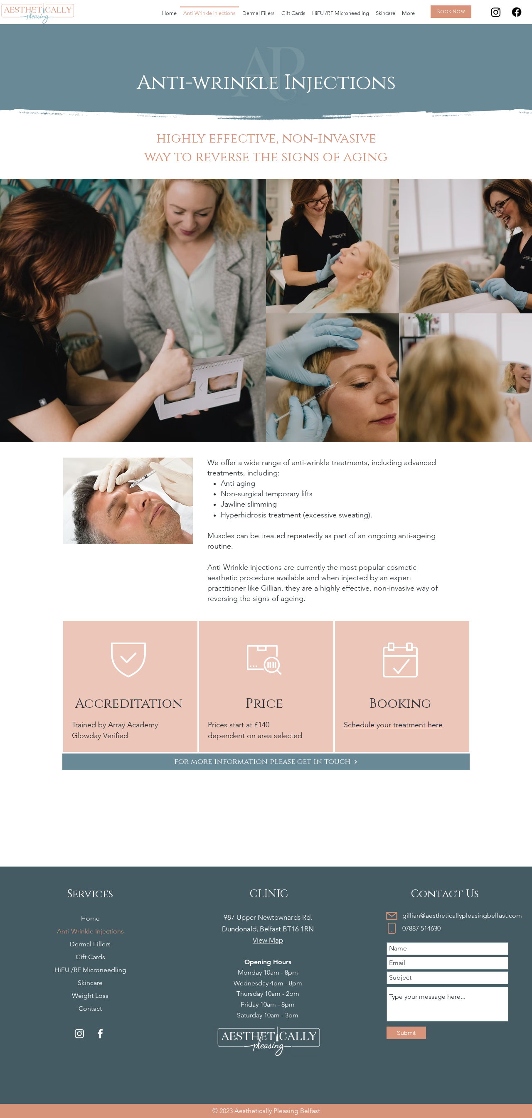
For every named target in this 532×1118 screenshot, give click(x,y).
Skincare (90, 983)
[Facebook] (516, 12)
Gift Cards (90, 957)
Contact (90, 1008)
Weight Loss (90, 996)
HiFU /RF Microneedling (90, 970)
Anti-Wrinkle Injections (90, 931)
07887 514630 (421, 928)
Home (90, 918)
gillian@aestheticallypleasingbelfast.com (462, 915)
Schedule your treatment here (393, 724)
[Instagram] (496, 12)
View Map (268, 940)
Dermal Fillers (90, 944)
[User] (391, 915)
